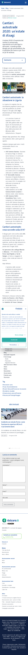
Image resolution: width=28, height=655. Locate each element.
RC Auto (4, 435)
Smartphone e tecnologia (8, 587)
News (5, 369)
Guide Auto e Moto (8, 16)
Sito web (5, 497)
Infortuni (4, 575)
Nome (4, 485)
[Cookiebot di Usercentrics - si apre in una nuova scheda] (16, 309)
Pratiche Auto (8, 351)
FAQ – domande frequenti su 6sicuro (11, 602)
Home (2, 8)
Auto (3, 560)
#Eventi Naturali (7, 389)
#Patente (18, 393)
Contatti (4, 544)
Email (4, 491)
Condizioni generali (7, 648)
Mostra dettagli (19, 335)
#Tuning (12, 395)
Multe (6, 359)
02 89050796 (17, 630)
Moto (5, 367)
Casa (3, 583)
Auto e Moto (5, 554)
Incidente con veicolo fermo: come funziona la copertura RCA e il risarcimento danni (13, 425)
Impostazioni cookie (12, 644)
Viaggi (3, 573)
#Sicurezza (5, 395)
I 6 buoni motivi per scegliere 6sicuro (11, 598)
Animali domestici (6, 577)
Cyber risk (4, 589)
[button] (2, 427)
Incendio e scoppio (7, 585)
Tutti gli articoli (6, 550)
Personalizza (13, 344)
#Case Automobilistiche (9, 387)
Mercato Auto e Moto (10, 365)
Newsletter (7, 371)
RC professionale (6, 569)
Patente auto (7, 375)
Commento (6, 465)
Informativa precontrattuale (18, 646)
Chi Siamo (4, 596)
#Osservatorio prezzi (8, 393)
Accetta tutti (14, 339)
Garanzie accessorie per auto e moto (11, 606)
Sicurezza (6, 377)
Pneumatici (8, 361)
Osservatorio (8, 373)
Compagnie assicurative (8, 608)
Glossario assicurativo (7, 604)
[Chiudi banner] (25, 308)
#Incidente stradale (8, 391)
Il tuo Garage (7, 357)
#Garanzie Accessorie (19, 389)
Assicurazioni (5, 552)
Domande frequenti (9, 355)
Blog (7, 8)
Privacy (4, 644)
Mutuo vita (5, 571)
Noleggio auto (8, 349)
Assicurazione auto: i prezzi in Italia (11, 600)
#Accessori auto (7, 385)
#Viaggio (17, 395)
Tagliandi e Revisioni (10, 363)
